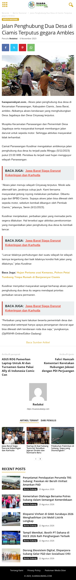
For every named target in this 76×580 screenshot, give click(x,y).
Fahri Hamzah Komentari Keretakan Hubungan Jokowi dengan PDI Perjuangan (58, 365)
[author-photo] (38, 392)
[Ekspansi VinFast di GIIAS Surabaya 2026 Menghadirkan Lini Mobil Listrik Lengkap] (11, 519)
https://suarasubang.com (38, 409)
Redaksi (13, 38)
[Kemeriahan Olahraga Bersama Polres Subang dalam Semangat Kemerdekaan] (11, 501)
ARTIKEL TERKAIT (29, 420)
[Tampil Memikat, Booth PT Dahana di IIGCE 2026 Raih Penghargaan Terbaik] (11, 538)
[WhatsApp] (31, 47)
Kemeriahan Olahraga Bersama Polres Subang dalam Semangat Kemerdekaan (47, 497)
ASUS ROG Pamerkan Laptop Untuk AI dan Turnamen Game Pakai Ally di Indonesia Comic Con (18, 366)
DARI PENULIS (48, 420)
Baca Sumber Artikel (38, 342)
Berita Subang (30, 489)
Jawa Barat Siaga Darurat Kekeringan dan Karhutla (11, 448)
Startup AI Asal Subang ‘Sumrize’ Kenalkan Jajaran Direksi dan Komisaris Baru (37, 449)
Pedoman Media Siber (55, 570)
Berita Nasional (20, 13)
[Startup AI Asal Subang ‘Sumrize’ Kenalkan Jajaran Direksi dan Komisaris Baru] (38, 435)
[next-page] (40, 459)
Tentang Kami (16, 570)
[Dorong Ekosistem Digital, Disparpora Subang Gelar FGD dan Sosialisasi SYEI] (11, 555)
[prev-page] (36, 459)
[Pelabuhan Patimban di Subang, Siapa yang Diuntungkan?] (62, 435)
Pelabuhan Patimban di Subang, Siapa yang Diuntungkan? (62, 448)
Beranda (5, 13)
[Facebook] (5, 47)
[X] (14, 47)
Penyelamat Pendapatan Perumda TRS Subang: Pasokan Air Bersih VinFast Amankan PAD (47, 481)
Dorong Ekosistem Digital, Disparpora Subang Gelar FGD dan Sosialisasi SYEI (46, 551)
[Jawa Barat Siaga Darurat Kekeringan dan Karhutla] (13, 435)
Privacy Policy (34, 570)
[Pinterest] (22, 47)
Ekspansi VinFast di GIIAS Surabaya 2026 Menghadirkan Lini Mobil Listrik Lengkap (48, 517)
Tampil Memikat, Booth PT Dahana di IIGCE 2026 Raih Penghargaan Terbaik (46, 534)
